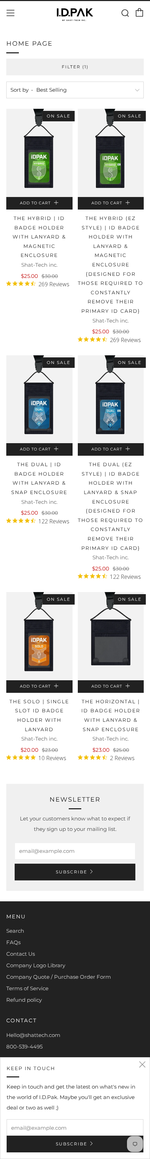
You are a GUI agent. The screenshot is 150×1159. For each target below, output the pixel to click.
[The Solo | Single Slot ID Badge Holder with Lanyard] (39, 636)
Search (15, 930)
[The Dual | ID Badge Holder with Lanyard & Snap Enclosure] (39, 399)
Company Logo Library (35, 965)
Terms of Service (27, 988)
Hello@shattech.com (33, 1035)
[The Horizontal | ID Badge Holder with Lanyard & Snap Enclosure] (111, 636)
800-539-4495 (24, 1046)
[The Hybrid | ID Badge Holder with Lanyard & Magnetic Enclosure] (39, 153)
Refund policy (24, 1000)
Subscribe (71, 871)
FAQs (13, 942)
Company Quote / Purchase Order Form (58, 977)
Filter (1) (75, 66)
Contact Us (20, 953)
